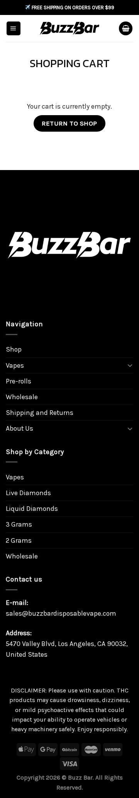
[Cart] (125, 28)
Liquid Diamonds (32, 508)
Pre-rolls (18, 381)
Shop (14, 349)
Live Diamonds (28, 493)
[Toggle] (130, 365)
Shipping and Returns (39, 412)
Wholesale (22, 397)
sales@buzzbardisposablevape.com (61, 613)
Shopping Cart (70, 63)
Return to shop (69, 123)
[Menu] (13, 28)
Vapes (15, 365)
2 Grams (19, 540)
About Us (19, 428)
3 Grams (19, 524)
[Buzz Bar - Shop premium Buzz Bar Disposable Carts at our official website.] (70, 28)
